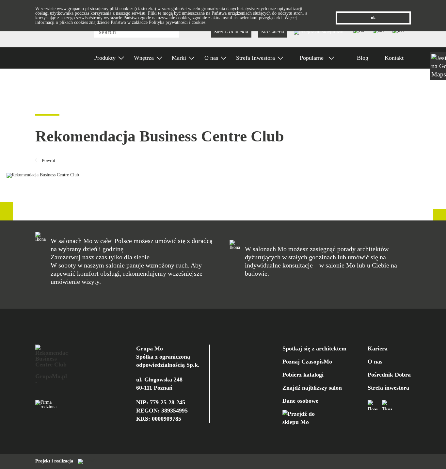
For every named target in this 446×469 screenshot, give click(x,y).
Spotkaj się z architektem (314, 348)
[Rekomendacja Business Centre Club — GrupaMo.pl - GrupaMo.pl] (52, 364)
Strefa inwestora (388, 387)
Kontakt (394, 58)
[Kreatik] (85, 461)
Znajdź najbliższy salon (312, 387)
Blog (362, 58)
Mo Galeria (272, 31)
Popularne (312, 58)
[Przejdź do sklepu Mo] (318, 32)
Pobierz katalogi (303, 374)
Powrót (47, 160)
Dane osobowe (300, 400)
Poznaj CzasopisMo (307, 361)
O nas (375, 361)
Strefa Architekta (231, 31)
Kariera (378, 348)
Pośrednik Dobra (389, 374)
